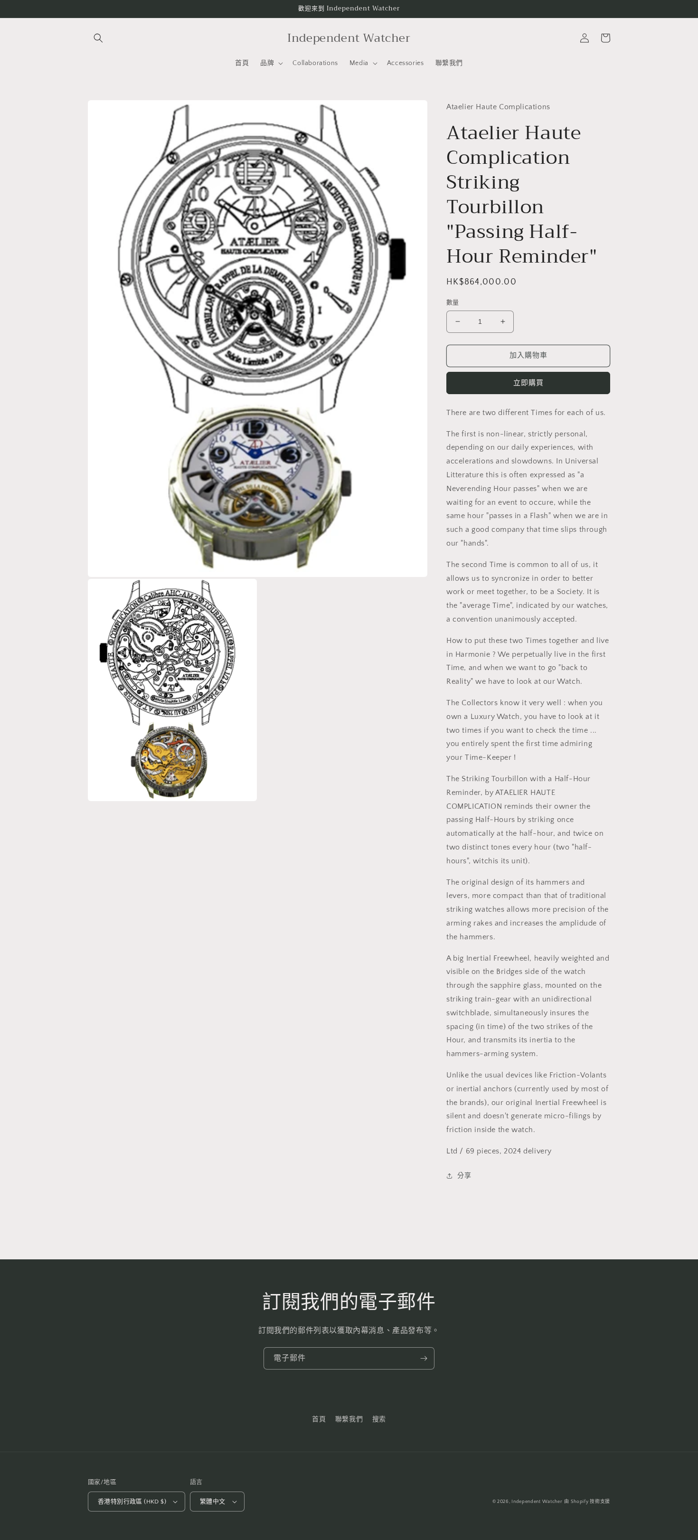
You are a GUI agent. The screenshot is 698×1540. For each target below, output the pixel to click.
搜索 (379, 1419)
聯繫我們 (349, 1419)
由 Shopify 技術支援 (587, 1501)
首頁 (319, 1419)
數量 (452, 302)
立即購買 (528, 383)
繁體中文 (213, 1501)
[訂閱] (423, 1358)
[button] (98, 38)
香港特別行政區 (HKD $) (132, 1501)
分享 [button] (464, 1176)
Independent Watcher (536, 1501)
